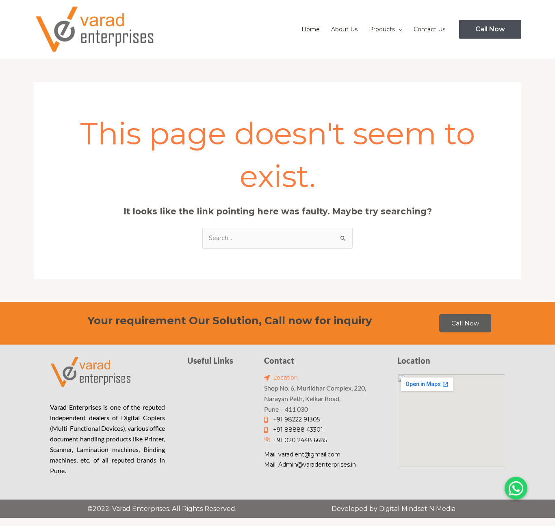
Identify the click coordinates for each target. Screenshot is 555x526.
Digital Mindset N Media (417, 509)
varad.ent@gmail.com (309, 454)
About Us (344, 29)
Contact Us (429, 29)
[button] (490, 29)
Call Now (465, 323)
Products (382, 29)
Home (310, 29)
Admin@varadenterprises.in (317, 464)
